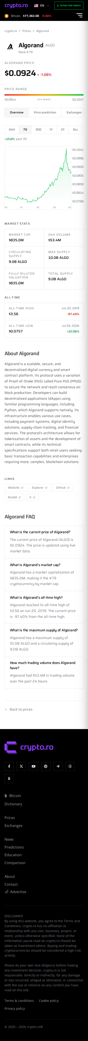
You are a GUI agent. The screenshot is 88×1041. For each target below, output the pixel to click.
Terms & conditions (19, 1001)
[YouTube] (33, 766)
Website (14, 487)
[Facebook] (9, 766)
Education (13, 854)
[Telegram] (58, 766)
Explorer (38, 487)
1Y (51, 129)
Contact (11, 884)
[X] (21, 766)
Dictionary (13, 804)
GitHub (61, 487)
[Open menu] (79, 15)
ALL (75, 129)
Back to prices (21, 709)
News (9, 839)
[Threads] (70, 766)
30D (38, 129)
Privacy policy (15, 1009)
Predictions (14, 847)
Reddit (12, 497)
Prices (26, 31)
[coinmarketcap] (9, 778)
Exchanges (74, 112)
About (10, 876)
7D (25, 129)
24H (12, 129)
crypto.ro (11, 31)
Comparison (15, 862)
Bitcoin (15, 795)
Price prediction (45, 112)
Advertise (18, 891)
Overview (16, 112)
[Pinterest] (45, 766)
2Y (63, 129)
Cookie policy (49, 1001)
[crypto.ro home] (16, 5)
